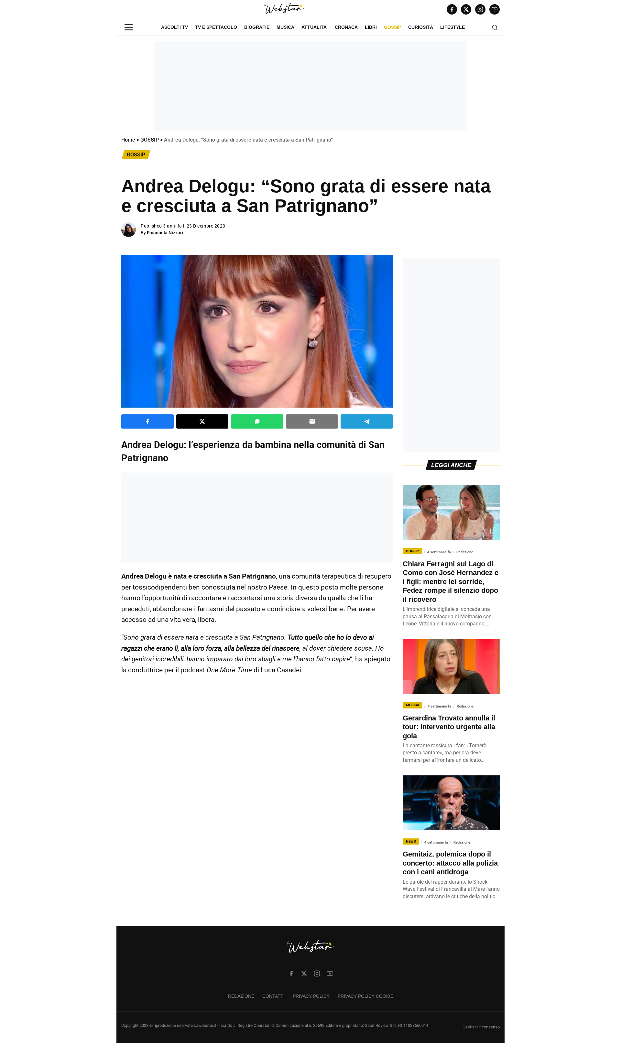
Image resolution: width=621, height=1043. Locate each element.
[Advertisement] (310, 86)
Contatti (273, 996)
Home (128, 140)
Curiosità (420, 27)
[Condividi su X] (202, 421)
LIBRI (371, 27)
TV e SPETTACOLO (216, 27)
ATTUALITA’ (314, 27)
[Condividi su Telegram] (367, 421)
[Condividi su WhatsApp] (257, 421)
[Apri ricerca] (495, 27)
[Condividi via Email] (312, 421)
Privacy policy (311, 996)
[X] (466, 9)
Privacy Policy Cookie (365, 996)
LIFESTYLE (452, 27)
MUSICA (285, 27)
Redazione (241, 996)
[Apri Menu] (128, 27)
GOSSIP (392, 27)
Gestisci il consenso (481, 1027)
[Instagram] (480, 9)
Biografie (256, 27)
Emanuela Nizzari (165, 232)
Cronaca (346, 27)
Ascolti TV (174, 27)
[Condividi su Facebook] (147, 421)
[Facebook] (452, 9)
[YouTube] (494, 9)
